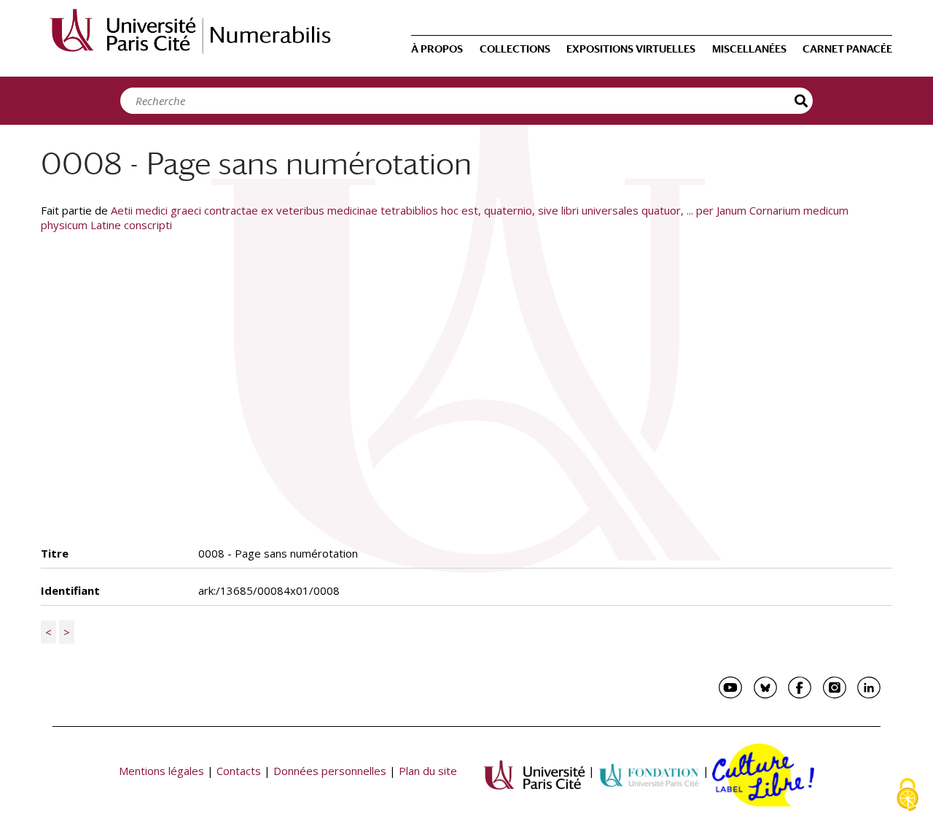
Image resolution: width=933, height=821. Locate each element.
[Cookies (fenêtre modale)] (907, 796)
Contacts (238, 770)
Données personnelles (329, 770)
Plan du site (428, 770)
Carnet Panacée (847, 49)
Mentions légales (161, 770)
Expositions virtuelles (630, 49)
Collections (515, 49)
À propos (437, 49)
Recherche (802, 101)
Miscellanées (749, 49)
